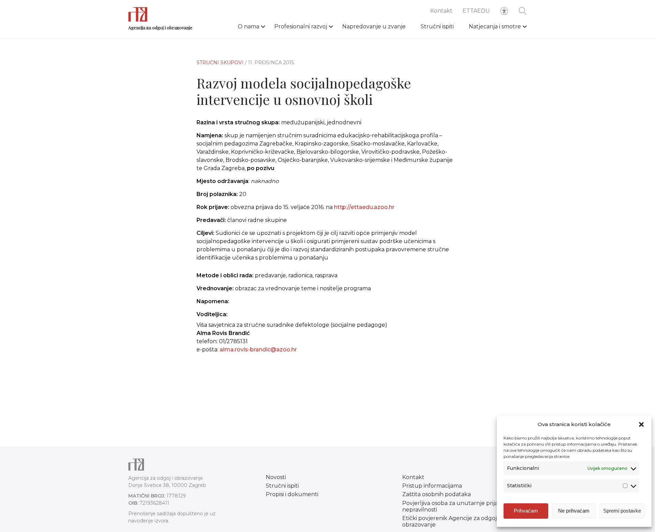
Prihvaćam (526, 511)
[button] (641, 424)
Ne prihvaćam (574, 511)
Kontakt (441, 11)
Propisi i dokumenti (292, 494)
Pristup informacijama (432, 485)
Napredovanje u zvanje (374, 26)
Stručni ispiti (437, 26)
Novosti (276, 477)
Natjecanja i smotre (495, 26)
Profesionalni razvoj (300, 26)
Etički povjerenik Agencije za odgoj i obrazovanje (450, 521)
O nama (248, 26)
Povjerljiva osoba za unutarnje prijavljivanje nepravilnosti (461, 506)
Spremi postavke (622, 511)
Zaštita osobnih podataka (436, 494)
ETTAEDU (476, 11)
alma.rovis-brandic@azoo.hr (258, 349)
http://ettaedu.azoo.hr (364, 207)
